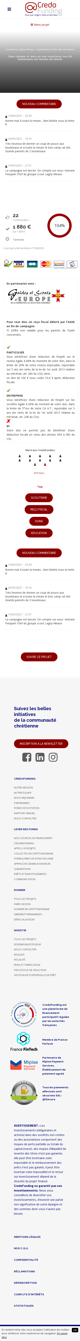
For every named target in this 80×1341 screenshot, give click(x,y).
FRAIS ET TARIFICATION (27, 965)
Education (39, 533)
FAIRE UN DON (22, 904)
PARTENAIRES (22, 803)
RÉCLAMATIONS (24, 1271)
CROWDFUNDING (24, 843)
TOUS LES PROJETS (25, 899)
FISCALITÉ (19, 959)
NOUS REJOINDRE (24, 797)
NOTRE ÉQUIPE (22, 792)
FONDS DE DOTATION (26, 808)
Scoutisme (39, 497)
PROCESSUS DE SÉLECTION (30, 970)
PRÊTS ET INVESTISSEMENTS (30, 874)
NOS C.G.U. (21, 1248)
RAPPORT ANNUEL (24, 813)
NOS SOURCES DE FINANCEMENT (33, 838)
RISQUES (19, 954)
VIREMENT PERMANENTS (28, 914)
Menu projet (41, 24)
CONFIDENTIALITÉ (26, 1259)
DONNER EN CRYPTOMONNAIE (32, 909)
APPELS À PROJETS (25, 848)
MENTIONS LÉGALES (27, 1236)
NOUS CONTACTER (25, 818)
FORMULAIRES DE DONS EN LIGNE (33, 858)
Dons (39, 521)
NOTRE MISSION (23, 787)
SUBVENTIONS (22, 869)
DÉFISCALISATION (24, 919)
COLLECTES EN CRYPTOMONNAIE (33, 853)
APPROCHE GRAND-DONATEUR (32, 863)
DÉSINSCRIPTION (25, 1282)
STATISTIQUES (24, 1305)
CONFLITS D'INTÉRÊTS (29, 1294)
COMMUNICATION (24, 879)
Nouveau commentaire (39, 104)
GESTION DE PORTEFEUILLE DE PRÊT (35, 975)
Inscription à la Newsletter (41, 743)
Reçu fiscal (39, 509)
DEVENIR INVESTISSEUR (27, 944)
